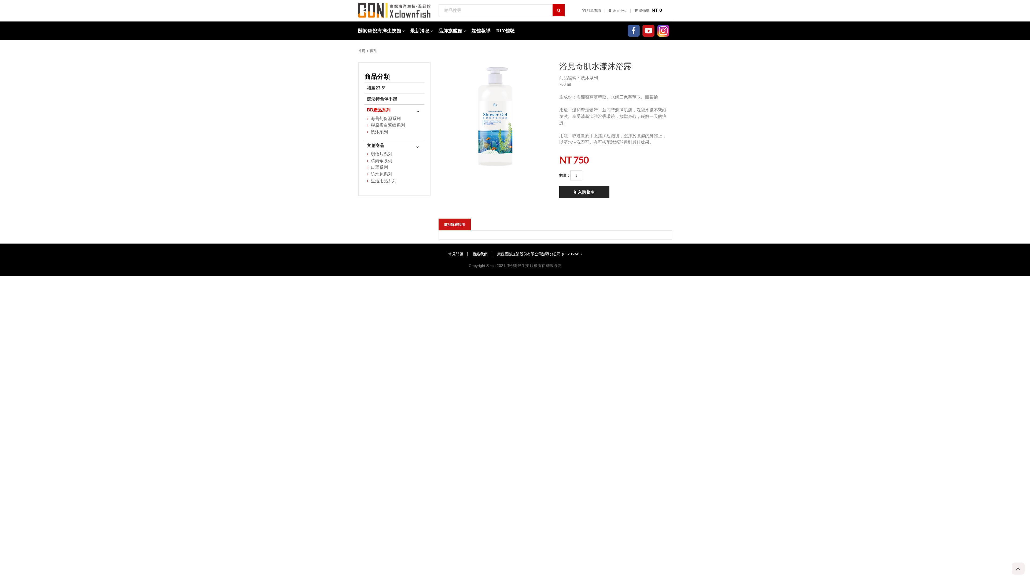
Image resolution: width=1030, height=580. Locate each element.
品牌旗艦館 (451, 30)
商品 (373, 51)
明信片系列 (381, 154)
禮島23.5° (376, 88)
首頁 (361, 51)
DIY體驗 (505, 30)
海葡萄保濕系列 (386, 118)
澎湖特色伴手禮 (382, 99)
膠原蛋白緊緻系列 (388, 125)
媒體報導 (481, 30)
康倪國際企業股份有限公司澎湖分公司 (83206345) (539, 254)
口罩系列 (379, 167)
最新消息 (420, 30)
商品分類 (377, 76)
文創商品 (375, 145)
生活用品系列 (383, 181)
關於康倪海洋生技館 (380, 30)
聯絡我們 (480, 254)
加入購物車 (584, 192)
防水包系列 (381, 174)
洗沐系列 (379, 132)
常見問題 (455, 254)
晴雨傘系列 (381, 160)
